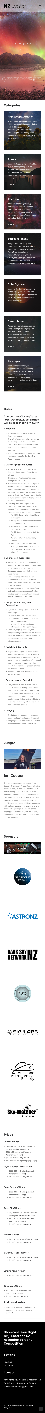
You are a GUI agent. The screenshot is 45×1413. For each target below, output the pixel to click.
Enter (10, 184)
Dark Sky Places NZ (18, 549)
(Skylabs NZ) (24, 1158)
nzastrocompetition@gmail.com (19, 1386)
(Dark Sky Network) (33, 1239)
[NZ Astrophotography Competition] (16, 6)
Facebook (8, 1362)
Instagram (8, 1365)
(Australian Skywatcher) (19, 1149)
